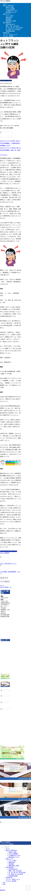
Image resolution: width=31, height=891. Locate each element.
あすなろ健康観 (13, 853)
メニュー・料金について (13, 879)
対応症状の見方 (13, 869)
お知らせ (14, 551)
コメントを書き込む (5, 581)
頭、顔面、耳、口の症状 (16, 874)
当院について (10, 859)
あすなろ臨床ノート (6, 551)
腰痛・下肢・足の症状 (15, 870)
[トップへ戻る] (0, 887)
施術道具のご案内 (14, 865)
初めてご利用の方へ (11, 850)
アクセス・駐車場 (11, 881)
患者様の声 (9, 877)
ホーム (8, 848)
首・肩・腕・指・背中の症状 (17, 872)
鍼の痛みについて (14, 857)
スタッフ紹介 (12, 860)
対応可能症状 (10, 867)
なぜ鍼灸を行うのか (14, 855)
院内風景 (11, 864)
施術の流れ (12, 862)
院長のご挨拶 (12, 852)
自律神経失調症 (13, 876)
